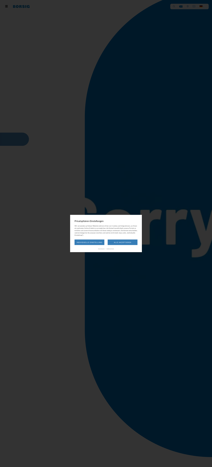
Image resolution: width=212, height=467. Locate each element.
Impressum (101, 248)
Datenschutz (110, 248)
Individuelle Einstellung (89, 242)
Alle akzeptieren (122, 242)
